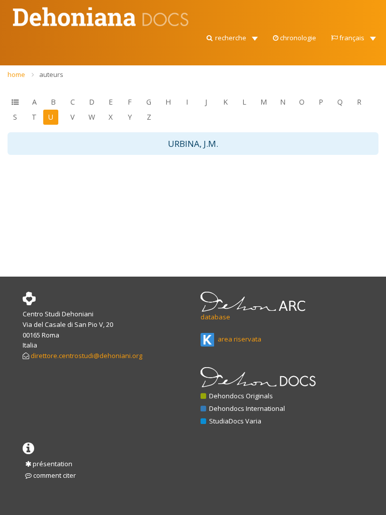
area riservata (238, 339)
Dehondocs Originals (240, 395)
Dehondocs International (246, 408)
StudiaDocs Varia (234, 420)
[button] (231, 35)
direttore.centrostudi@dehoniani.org (86, 355)
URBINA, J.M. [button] (193, 143)
